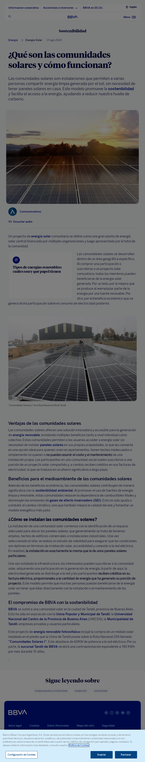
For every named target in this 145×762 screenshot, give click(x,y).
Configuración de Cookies (22, 754)
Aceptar (101, 754)
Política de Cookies (79, 745)
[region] (72, 746)
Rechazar (126, 754)
